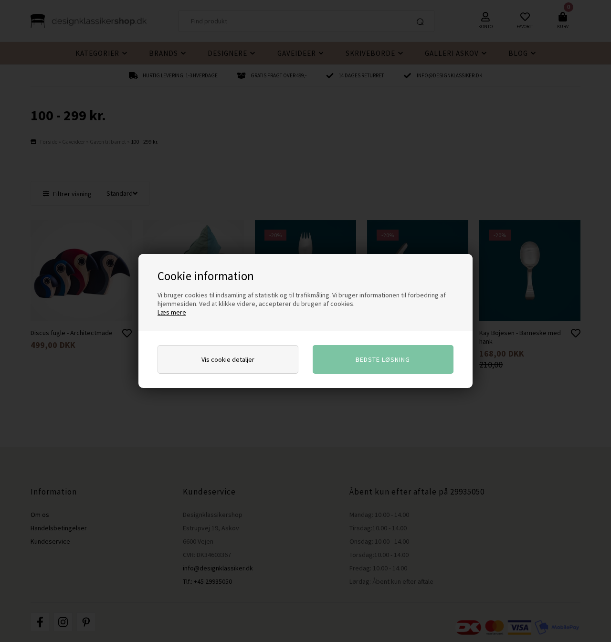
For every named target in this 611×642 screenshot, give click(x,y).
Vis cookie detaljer (227, 359)
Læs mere (172, 312)
